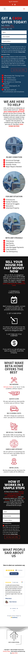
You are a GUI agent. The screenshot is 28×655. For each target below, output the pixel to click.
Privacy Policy (21, 52)
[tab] (10, 608)
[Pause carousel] (14, 610)
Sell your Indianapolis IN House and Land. (14, 283)
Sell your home (8, 387)
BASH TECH (14, 653)
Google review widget (13, 615)
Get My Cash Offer (19, 70)
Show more (8, 598)
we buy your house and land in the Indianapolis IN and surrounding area (14, 494)
